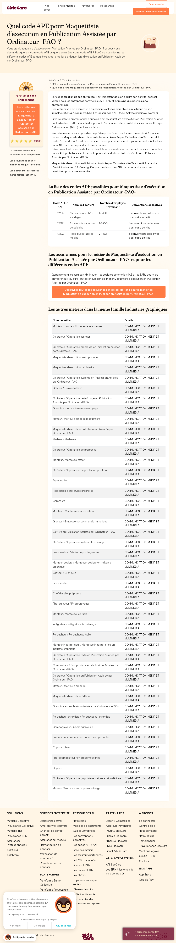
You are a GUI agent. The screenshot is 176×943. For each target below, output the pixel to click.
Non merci (15, 925)
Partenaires (87, 5)
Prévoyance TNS (17, 836)
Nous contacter (148, 830)
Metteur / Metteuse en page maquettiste (76, 418)
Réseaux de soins (83, 889)
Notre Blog (79, 820)
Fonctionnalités (66, 5)
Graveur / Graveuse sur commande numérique (80, 521)
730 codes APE (68, 141)
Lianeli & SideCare (116, 851)
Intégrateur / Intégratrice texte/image (74, 624)
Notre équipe (147, 836)
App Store (145, 874)
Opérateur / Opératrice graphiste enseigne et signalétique (87, 778)
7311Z (60, 223)
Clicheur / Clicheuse (64, 572)
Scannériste (60, 583)
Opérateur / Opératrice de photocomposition (80, 470)
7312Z (60, 233)
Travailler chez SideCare (153, 845)
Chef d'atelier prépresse (67, 593)
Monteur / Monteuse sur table (70, 614)
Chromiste (59, 501)
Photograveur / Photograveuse (71, 603)
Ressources (107, 5)
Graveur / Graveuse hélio (67, 388)
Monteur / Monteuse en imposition (73, 511)
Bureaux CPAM (81, 865)
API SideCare (113, 864)
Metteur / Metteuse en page (69, 686)
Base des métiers (83, 850)
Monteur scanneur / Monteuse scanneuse (77, 326)
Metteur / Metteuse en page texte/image (76, 788)
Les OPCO (79, 875)
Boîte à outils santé (84, 894)
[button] (19, 937)
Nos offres (47, 7)
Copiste (57, 768)
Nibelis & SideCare (117, 840)
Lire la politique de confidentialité (22, 914)
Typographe (60, 480)
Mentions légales (149, 851)
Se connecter (156, 4)
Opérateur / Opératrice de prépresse (74, 449)
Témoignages (147, 840)
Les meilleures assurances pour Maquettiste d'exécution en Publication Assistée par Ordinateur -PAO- (26, 119)
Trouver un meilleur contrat (151, 11)
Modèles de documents (87, 825)
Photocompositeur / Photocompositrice (76, 757)
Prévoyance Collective (20, 825)
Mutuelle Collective (18, 820)
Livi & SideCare (115, 845)
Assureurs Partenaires (118, 825)
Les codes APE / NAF (85, 844)
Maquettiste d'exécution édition (71, 696)
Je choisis (39, 925)
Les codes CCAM (83, 870)
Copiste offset (61, 747)
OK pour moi (63, 925)
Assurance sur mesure (53, 839)
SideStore (13, 855)
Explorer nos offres (51, 820)
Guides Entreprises (84, 830)
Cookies (144, 861)
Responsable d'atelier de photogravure (76, 552)
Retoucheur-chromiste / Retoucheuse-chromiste (81, 716)
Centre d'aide (147, 825)
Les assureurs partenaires (88, 855)
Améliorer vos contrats (53, 825)
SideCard (12, 850)
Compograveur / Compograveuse (73, 727)
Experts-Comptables (118, 820)
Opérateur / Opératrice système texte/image (79, 542)
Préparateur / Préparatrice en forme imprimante (81, 737)
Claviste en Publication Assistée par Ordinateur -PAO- (84, 531)
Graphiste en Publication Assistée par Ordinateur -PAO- (86, 706)
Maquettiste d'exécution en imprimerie (75, 357)
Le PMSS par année (84, 860)
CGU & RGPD (147, 856)
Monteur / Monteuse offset (69, 459)
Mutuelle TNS (15, 830)
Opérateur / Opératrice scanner (71, 336)
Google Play (146, 879)
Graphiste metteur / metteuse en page (75, 408)
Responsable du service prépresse (73, 490)
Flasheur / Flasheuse (64, 439)
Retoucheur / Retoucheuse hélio (72, 634)
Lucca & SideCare (116, 836)
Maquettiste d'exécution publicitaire (73, 367)
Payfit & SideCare (116, 830)
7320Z (60, 213)
